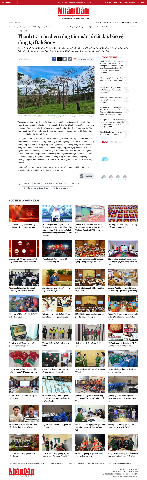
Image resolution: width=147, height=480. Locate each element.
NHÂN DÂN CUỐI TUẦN (111, 23)
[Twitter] (59, 59)
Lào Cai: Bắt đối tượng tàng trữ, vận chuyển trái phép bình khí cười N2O (55, 454)
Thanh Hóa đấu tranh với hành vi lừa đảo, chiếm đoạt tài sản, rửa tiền (23, 425)
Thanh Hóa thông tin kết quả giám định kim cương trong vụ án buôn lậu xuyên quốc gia (56, 398)
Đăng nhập (143, 2)
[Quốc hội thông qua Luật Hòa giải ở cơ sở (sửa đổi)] (90, 277)
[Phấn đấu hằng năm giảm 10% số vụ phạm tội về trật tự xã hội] (57, 277)
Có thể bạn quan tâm (24, 200)
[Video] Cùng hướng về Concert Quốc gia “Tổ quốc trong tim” (111, 133)
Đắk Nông (37, 183)
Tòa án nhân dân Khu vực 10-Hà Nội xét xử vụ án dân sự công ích (56, 370)
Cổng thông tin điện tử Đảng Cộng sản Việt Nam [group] (26, 463)
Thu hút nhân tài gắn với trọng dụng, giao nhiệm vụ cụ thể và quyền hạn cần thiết (122, 261)
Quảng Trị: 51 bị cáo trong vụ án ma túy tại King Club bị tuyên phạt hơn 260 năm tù (123, 317)
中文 (63, 2)
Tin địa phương (123, 2)
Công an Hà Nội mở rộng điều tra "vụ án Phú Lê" (56, 344)
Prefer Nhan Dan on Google (85, 59)
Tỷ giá (114, 142)
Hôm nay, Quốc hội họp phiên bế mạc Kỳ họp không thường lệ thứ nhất (89, 260)
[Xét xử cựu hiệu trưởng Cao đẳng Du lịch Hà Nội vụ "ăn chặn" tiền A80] (24, 277)
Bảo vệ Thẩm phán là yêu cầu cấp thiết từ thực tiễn (23, 396)
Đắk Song (27, 183)
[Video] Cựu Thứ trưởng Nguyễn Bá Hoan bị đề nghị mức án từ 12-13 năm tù (122, 398)
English (58, 2)
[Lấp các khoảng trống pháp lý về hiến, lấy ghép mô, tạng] (123, 358)
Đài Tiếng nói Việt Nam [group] (96, 463)
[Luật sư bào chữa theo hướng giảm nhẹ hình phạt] (57, 413)
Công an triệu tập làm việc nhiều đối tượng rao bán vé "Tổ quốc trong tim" (23, 370)
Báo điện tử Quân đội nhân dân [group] (119, 463)
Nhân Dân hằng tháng (130, 23)
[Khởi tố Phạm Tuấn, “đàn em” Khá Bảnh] (90, 332)
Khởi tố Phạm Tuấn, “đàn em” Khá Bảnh (88, 344)
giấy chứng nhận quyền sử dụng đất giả (36, 188)
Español (82, 2)
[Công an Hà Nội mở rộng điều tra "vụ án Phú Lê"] (57, 332)
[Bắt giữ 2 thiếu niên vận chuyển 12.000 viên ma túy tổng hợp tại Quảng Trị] (123, 442)
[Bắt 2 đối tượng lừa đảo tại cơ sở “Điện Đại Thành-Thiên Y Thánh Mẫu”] (123, 332)
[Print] (70, 59)
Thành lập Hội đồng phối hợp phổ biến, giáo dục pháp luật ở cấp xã (90, 315)
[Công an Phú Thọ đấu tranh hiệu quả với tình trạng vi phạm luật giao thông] (123, 277)
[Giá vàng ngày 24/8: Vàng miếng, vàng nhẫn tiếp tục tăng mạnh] (123, 213)
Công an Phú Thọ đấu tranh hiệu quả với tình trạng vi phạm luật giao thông (122, 289)
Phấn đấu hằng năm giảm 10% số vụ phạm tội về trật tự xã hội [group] (83, 27)
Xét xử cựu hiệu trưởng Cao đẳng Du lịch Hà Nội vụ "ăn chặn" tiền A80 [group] (34, 27)
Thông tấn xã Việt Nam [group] (76, 463)
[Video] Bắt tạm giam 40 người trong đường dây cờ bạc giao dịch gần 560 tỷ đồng (89, 398)
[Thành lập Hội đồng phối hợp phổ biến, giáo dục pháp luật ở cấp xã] (90, 303)
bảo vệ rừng (75, 183)
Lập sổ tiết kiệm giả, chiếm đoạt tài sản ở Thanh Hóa (90, 370)
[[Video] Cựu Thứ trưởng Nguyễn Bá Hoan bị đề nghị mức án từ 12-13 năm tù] (123, 384)
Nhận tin (132, 2)
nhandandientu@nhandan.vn (128, 476)
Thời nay (98, 23)
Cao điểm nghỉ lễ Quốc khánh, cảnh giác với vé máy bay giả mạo (22, 344)
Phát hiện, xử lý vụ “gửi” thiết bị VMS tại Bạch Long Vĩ (23, 315)
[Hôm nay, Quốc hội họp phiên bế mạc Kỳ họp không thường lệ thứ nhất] (90, 248)
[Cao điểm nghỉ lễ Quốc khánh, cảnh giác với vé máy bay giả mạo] (24, 332)
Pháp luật (22, 31)
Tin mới (114, 2)
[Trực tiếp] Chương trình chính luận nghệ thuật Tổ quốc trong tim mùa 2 (111, 100)
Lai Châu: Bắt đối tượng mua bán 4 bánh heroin (22, 454)
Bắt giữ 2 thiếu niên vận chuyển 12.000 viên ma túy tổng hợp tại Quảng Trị (123, 454)
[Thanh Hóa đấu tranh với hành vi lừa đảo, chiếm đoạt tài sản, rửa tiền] (24, 413)
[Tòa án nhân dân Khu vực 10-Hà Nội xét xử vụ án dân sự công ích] (57, 358)
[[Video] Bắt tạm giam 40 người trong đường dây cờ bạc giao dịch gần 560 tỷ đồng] (90, 384)
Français (69, 2)
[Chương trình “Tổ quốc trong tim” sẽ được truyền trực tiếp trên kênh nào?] (24, 248)
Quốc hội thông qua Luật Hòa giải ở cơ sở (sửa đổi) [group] (125, 27)
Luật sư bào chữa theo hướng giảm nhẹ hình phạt (57, 425)
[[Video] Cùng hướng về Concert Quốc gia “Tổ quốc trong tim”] (57, 248)
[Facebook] (54, 59)
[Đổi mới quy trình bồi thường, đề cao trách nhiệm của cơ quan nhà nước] (57, 303)
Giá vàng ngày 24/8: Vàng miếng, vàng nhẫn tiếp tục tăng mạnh (111, 79)
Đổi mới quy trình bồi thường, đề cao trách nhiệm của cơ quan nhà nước (56, 315)
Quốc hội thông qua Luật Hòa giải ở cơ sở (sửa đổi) (89, 289)
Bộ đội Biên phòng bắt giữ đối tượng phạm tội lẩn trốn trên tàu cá (89, 454)
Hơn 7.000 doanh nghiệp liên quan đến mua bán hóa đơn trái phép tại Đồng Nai (90, 427)
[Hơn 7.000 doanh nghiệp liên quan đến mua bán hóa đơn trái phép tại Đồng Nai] (90, 413)
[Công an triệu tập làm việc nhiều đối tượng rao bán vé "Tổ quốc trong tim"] (24, 358)
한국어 (89, 2)
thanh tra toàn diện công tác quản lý (56, 183)
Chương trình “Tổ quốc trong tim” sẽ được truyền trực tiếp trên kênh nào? (110, 90)
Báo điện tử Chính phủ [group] (56, 463)
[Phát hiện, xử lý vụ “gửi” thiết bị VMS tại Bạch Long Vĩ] (24, 303)
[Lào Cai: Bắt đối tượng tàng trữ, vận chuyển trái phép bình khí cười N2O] (57, 442)
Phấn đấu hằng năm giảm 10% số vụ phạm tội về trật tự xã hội (56, 289)
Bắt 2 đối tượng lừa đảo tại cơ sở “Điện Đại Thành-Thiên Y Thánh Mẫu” (122, 344)
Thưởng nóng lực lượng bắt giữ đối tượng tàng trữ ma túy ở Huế (121, 425)
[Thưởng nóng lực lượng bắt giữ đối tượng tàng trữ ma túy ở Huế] (123, 413)
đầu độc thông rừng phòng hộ (62, 188)
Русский (76, 2)
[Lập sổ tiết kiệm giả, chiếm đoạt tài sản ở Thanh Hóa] (90, 358)
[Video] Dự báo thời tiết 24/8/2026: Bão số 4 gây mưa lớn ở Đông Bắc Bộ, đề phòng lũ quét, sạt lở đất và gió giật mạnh (112, 123)
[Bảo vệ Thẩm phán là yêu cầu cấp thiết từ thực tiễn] (24, 384)
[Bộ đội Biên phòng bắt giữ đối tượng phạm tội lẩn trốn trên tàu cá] (90, 442)
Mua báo (108, 2)
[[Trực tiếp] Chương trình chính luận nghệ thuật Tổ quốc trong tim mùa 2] (24, 213)
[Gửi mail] (64, 59)
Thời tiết (105, 142)
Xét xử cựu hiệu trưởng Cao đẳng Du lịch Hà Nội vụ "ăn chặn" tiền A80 (22, 289)
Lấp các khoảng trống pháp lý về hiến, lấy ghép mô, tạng (122, 370)
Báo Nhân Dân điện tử (73, 13)
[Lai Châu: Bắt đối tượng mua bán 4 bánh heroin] (24, 442)
